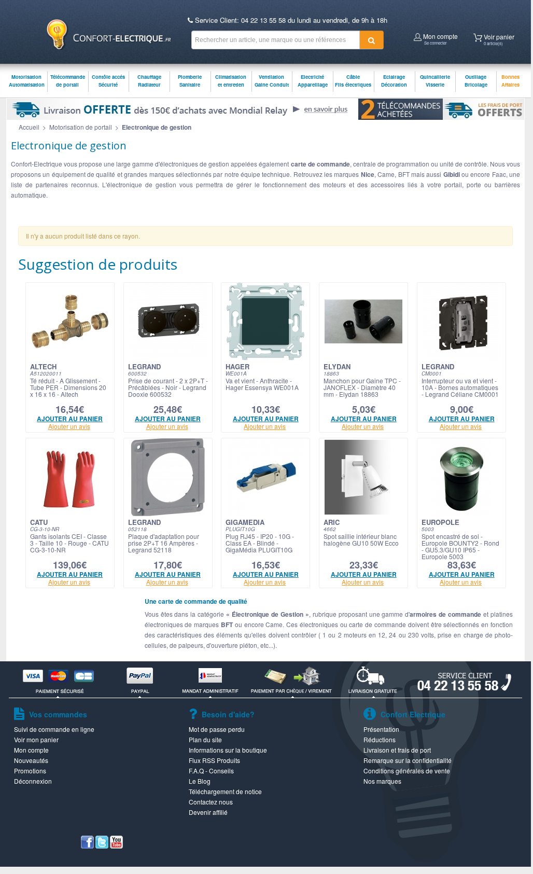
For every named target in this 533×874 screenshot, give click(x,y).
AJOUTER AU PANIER (70, 418)
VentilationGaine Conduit (272, 80)
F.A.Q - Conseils (211, 770)
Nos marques (382, 780)
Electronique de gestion (156, 127)
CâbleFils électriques (353, 80)
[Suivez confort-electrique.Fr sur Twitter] (101, 845)
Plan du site (205, 739)
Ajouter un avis (69, 426)
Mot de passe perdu (217, 729)
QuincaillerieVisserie (435, 80)
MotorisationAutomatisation (27, 80)
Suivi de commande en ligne (54, 729)
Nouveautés (31, 760)
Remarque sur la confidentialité (407, 760)
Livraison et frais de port (397, 749)
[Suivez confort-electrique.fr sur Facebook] (87, 845)
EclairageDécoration (394, 80)
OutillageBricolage (476, 80)
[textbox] (275, 40)
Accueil (29, 126)
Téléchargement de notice (225, 791)
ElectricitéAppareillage (313, 80)
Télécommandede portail (67, 80)
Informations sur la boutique (228, 749)
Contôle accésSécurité (108, 80)
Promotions (30, 770)
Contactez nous (211, 801)
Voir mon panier (36, 739)
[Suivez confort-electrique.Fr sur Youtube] (116, 845)
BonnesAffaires (510, 80)
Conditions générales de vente (406, 770)
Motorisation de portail (80, 126)
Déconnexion (33, 780)
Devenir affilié (208, 812)
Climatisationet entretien (230, 80)
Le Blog (200, 780)
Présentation (381, 729)
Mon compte (440, 38)
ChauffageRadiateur (149, 80)
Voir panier (498, 38)
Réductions (379, 739)
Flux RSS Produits (214, 760)
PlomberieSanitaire (190, 80)
